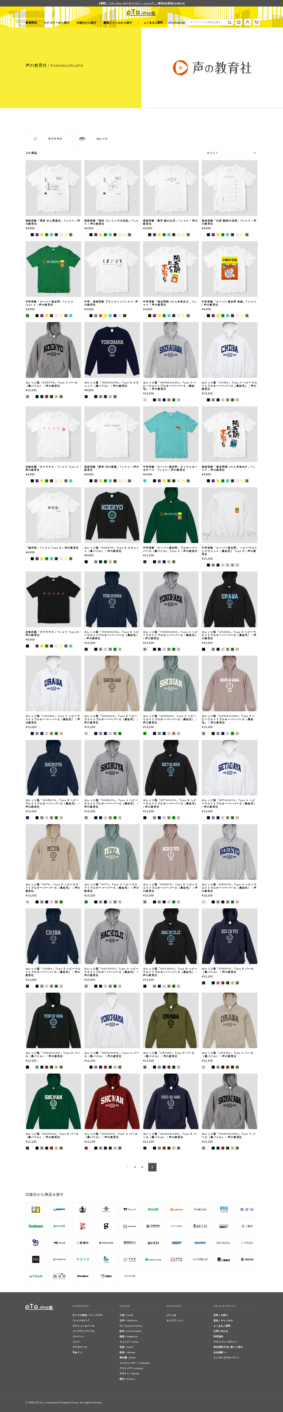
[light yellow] (66, 235)
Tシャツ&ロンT (81, 1320)
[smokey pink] (227, 565)
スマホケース (80, 1347)
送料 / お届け (221, 1315)
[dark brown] (56, 235)
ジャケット (79, 1336)
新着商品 (31, 23)
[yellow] (42, 235)
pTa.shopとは (176, 22)
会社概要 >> (220, 1352)
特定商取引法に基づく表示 (228, 1347)
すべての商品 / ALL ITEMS (87, 1315)
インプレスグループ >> (226, 1357)
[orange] (100, 315)
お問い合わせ (221, 1331)
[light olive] (71, 235)
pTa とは (171, 1315)
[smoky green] (174, 400)
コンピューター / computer (135, 1363)
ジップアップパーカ (84, 1331)
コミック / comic (129, 1341)
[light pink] (61, 235)
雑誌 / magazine (129, 1336)
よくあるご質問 (153, 22)
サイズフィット (175, 1320)
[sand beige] (56, 396)
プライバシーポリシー (226, 1341)
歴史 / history (127, 1378)
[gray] (96, 315)
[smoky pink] (169, 400)
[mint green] (51, 235)
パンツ (76, 1341)
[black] (32, 235)
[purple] (37, 235)
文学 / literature (128, 1320)
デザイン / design (129, 1373)
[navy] (115, 315)
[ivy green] (124, 315)
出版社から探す (86, 23)
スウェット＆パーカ (84, 1325)
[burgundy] (47, 396)
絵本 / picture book (130, 1331)
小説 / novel (126, 1315)
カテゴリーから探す (57, 23)
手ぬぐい (77, 1352)
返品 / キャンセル (223, 1320)
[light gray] (145, 400)
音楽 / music (127, 1347)
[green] (47, 235)
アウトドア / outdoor (131, 1368)
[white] (27, 235)
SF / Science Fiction (131, 1325)
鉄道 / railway (127, 1352)
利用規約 (218, 1336)
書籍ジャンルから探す (117, 23)
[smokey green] (232, 565)
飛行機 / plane (128, 1357)
